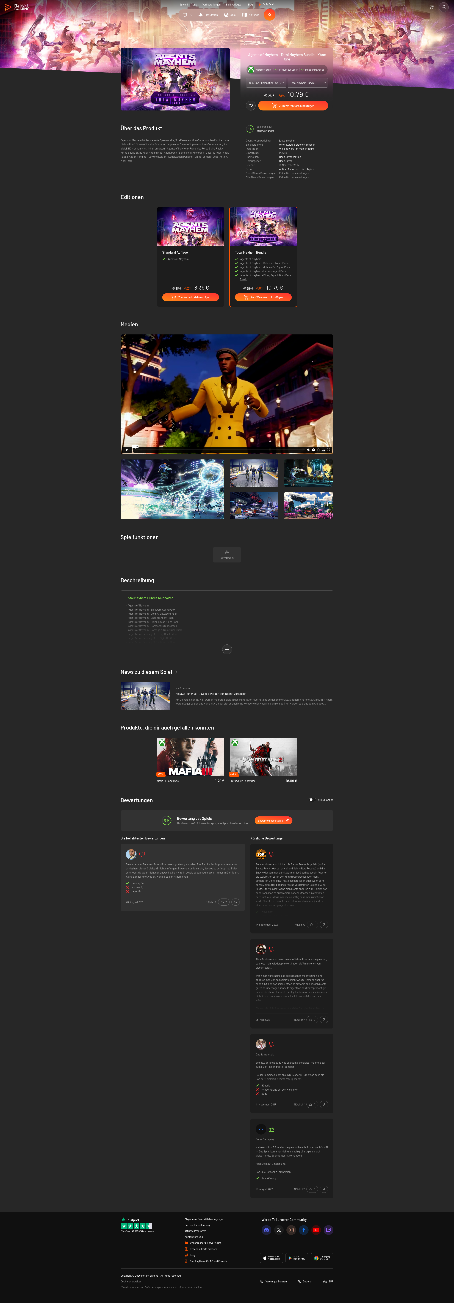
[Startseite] (17, 7)
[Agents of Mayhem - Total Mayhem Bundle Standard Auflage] (190, 249)
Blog (250, 4)
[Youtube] (316, 1230)
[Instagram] (291, 1230)
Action (283, 169)
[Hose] (131, 854)
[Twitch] (328, 1230)
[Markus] (261, 1129)
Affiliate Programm (195, 1230)
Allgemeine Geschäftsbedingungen (204, 1219)
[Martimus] (261, 949)
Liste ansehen (287, 140)
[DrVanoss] (261, 1044)
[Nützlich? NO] (235, 902)
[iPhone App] (271, 1258)
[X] (279, 1230)
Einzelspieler (308, 169)
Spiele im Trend (188, 4)
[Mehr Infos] (292, 889)
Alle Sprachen (325, 799)
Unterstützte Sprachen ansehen (297, 144)
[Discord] (266, 1230)
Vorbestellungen (211, 4)
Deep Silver (285, 160)
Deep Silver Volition (290, 156)
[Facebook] (304, 1230)
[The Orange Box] (261, 854)
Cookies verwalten (131, 1281)
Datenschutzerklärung (197, 1225)
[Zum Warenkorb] (431, 7)
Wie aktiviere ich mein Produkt (296, 148)
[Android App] (297, 1258)
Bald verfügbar (234, 4)
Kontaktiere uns (194, 1236)
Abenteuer (294, 169)
